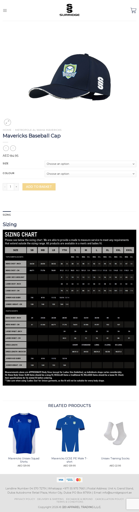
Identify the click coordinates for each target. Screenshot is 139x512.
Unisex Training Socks (115, 458)
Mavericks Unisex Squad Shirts (23, 460)
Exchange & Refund (79, 499)
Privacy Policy (24, 499)
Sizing (7, 214)
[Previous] (3, 443)
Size (6, 163)
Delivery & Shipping (50, 499)
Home (7, 129)
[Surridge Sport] (69, 10)
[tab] (7, 214)
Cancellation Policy (109, 499)
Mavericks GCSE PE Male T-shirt (69, 460)
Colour (8, 173)
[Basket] (133, 10)
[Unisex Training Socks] (115, 433)
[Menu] (5, 10)
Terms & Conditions (69, 501)
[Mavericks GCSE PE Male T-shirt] (69, 433)
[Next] (136, 443)
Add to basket (39, 186)
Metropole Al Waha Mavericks (38, 129)
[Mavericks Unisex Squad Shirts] (24, 433)
